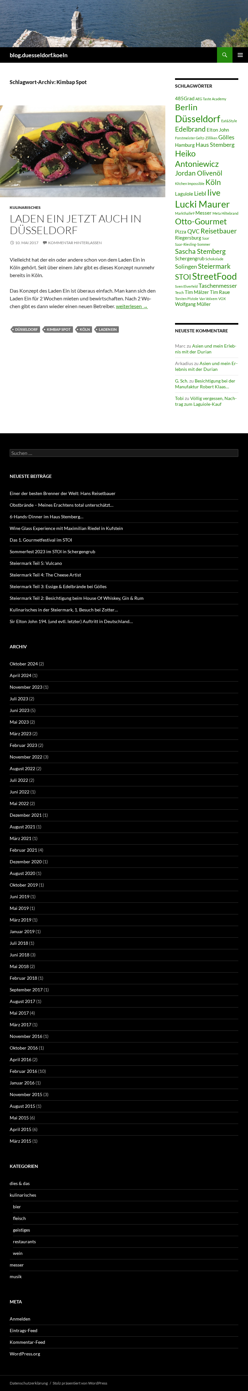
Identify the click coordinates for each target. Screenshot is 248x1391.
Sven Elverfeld (186, 286)
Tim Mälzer (197, 292)
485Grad (184, 98)
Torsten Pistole (186, 299)
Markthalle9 (184, 213)
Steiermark (214, 266)
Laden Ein (108, 329)
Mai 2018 (19, 966)
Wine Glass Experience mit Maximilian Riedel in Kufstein (66, 528)
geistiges (21, 1230)
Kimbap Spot (59, 329)
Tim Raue (220, 292)
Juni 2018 (19, 954)
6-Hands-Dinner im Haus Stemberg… (46, 516)
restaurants (24, 1241)
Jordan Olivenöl (198, 173)
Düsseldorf (26, 329)
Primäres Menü (240, 55)
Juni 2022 (19, 791)
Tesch (179, 292)
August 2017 (22, 1001)
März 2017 (20, 1024)
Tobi (179, 398)
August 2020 (22, 873)
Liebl (200, 193)
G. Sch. (181, 380)
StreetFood (214, 276)
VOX (222, 299)
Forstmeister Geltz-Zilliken (196, 138)
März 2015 (20, 1141)
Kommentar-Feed (27, 1342)
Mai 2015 (19, 1117)
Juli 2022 (19, 780)
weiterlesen (132, 306)
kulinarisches (25, 207)
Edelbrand (190, 129)
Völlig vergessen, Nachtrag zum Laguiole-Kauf (206, 401)
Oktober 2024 (24, 663)
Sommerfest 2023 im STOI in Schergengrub (52, 551)
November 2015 (26, 1094)
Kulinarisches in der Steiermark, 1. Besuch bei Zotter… (64, 609)
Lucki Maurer (202, 204)
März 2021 (20, 838)
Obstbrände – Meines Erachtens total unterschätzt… (61, 505)
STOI (183, 276)
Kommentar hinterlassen (75, 242)
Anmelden (20, 1318)
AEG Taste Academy (210, 99)
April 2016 (20, 1059)
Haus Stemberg (215, 144)
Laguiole (184, 194)
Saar (205, 238)
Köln (85, 329)
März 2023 (20, 733)
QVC (193, 231)
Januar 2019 (22, 931)
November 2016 (26, 1036)
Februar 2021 (23, 850)
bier (17, 1206)
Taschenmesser (218, 285)
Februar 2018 (23, 978)
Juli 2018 (19, 943)
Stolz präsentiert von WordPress (80, 1383)
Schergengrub (189, 258)
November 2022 (26, 757)
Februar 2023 (23, 745)
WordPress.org (25, 1353)
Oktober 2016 (24, 1048)
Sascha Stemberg (200, 251)
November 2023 (26, 687)
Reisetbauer (219, 231)
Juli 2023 (19, 698)
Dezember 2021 (26, 815)
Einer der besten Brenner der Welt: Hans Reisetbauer (63, 493)
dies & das (20, 1183)
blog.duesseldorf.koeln (38, 55)
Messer (203, 213)
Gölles (226, 137)
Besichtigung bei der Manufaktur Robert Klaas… (205, 383)
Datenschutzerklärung (29, 1383)
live (214, 192)
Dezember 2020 (26, 861)
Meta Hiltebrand (225, 213)
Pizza (180, 231)
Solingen (186, 266)
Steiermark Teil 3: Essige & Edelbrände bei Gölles (58, 586)
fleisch (19, 1218)
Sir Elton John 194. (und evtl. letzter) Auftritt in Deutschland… (71, 621)
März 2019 (20, 919)
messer (17, 1264)
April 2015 (20, 1129)
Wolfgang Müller (193, 304)
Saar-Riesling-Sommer (192, 244)
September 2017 (26, 989)
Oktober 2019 (24, 885)
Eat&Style (229, 121)
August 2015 (22, 1106)
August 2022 (22, 768)
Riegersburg (188, 238)
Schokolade (214, 259)
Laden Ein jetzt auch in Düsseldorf (75, 224)
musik (16, 1276)
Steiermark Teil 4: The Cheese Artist (45, 574)
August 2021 (22, 826)
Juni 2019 (19, 896)
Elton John (218, 130)
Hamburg (185, 145)
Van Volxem (208, 299)
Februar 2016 (23, 1071)
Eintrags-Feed (23, 1330)
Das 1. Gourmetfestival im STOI (41, 540)
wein (18, 1253)
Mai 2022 (19, 803)
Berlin (186, 107)
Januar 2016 (22, 1082)
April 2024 (20, 675)
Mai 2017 (19, 1013)
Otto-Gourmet (201, 221)
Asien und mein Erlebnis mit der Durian (205, 348)
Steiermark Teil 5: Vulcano (36, 563)
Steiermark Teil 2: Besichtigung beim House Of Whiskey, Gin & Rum (77, 598)
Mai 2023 (19, 722)
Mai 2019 (19, 908)
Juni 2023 (19, 710)
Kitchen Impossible (189, 183)
